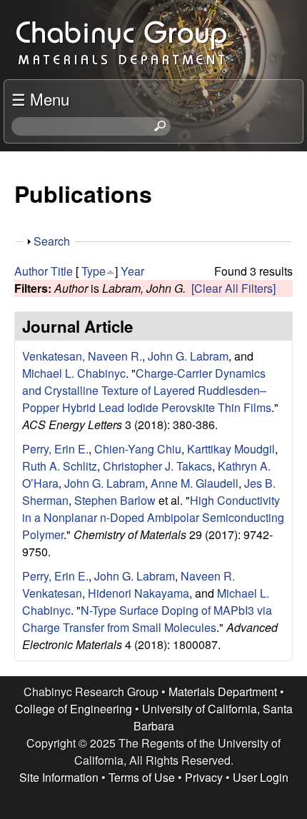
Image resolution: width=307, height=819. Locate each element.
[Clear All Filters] (233, 288)
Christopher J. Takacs (157, 466)
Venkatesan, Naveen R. (82, 356)
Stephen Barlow (115, 500)
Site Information (59, 777)
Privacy (204, 777)
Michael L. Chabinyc (74, 373)
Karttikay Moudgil (231, 449)
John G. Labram (188, 356)
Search (52, 241)
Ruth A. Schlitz (59, 466)
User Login (260, 777)
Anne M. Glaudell (194, 483)
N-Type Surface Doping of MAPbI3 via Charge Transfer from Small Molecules (147, 618)
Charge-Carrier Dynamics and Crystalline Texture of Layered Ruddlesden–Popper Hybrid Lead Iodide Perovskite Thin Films (146, 390)
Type (93, 271)
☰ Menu (40, 98)
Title (62, 271)
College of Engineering (73, 708)
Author (31, 271)
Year (132, 271)
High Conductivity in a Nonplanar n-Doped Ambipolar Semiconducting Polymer (153, 517)
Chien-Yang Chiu (137, 449)
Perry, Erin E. (55, 449)
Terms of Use (142, 777)
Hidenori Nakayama (138, 593)
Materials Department (222, 691)
